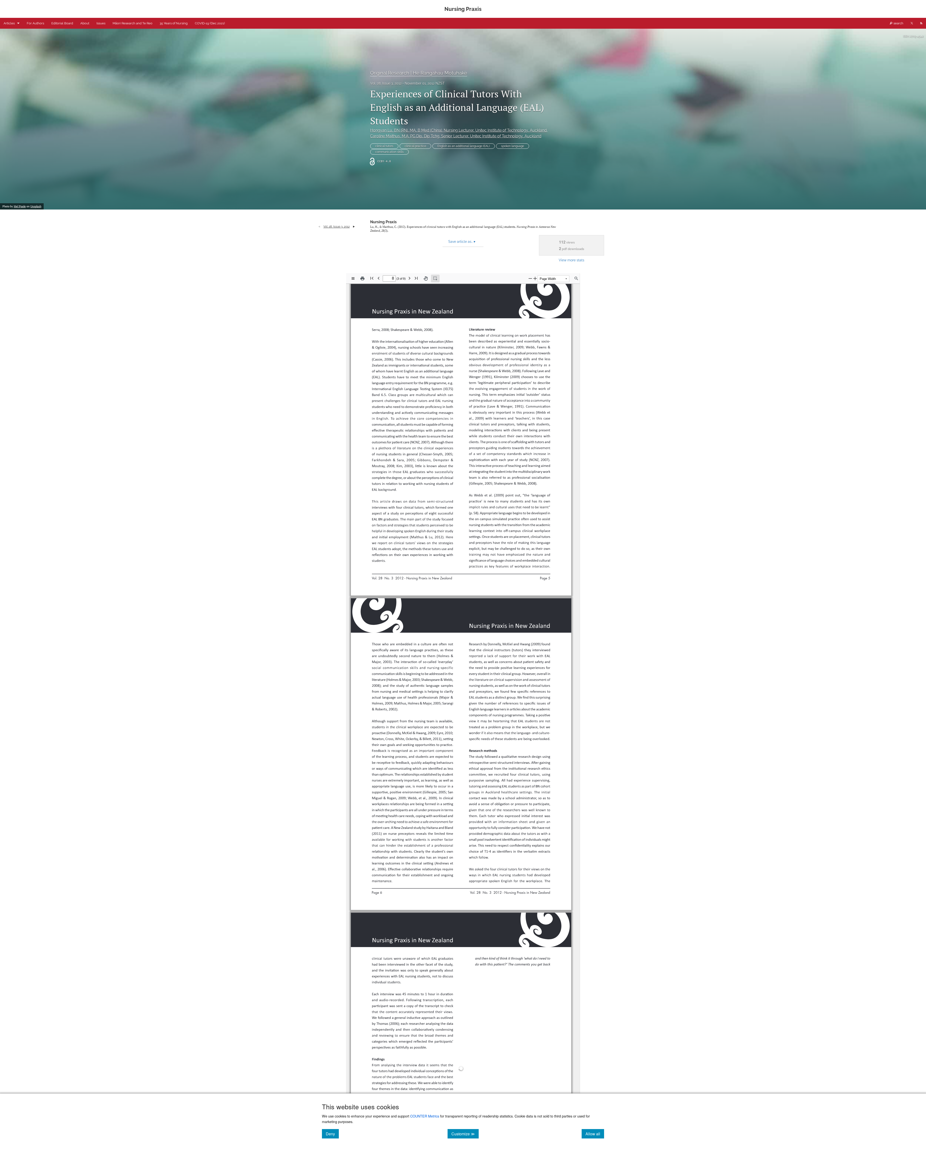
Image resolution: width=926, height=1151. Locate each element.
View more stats (571, 260)
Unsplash (35, 206)
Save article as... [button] (461, 242)
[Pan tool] (425, 278)
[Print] (362, 278)
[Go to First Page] (372, 278)
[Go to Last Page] (416, 278)
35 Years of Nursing (174, 23)
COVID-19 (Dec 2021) (210, 23)
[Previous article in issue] (319, 226)
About (84, 23)
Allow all (595, 1134)
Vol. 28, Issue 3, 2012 (386, 83)
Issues (100, 23)
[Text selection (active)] (435, 278)
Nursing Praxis (383, 222)
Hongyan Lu (458, 130)
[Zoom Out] (530, 278)
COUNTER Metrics (424, 1115)
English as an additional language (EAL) (463, 146)
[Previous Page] (378, 278)
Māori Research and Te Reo (132, 23)
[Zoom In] (535, 278)
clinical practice (415, 146)
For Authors (35, 23)
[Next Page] (409, 278)
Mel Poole (20, 206)
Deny (332, 1134)
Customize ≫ (465, 1134)
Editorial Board (62, 23)
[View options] (353, 278)
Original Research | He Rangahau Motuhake (418, 73)
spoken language (512, 146)
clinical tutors (384, 146)
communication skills (389, 152)
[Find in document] (576, 278)
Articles (9, 23)
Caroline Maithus (455, 136)
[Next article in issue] (354, 226)
